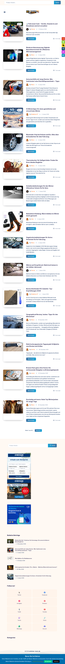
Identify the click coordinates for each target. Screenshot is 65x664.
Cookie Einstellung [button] (37, 661)
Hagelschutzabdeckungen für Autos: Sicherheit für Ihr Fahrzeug (33, 575)
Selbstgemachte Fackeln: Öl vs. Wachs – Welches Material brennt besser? (36, 567)
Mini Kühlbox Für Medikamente (23, 558)
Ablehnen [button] (56, 661)
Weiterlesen (32, 39)
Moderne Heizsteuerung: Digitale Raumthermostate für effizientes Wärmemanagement (38, 50)
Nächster (38, 430)
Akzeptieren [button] (48, 661)
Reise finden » (19, 476)
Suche (57, 2)
